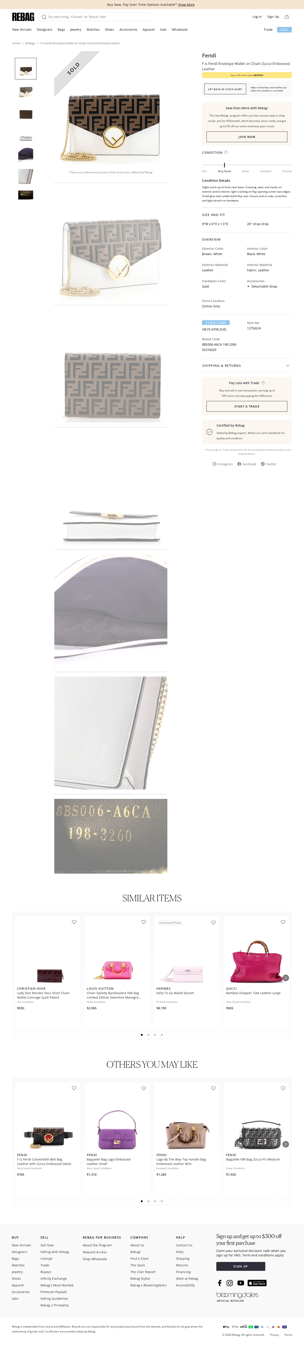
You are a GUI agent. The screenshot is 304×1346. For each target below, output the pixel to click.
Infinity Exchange (54, 1278)
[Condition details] (225, 152)
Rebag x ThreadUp (55, 1305)
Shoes (109, 29)
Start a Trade (247, 406)
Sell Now (47, 1245)
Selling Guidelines (54, 1298)
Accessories (128, 29)
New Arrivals (22, 29)
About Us (137, 1245)
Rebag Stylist (140, 1278)
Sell (284, 30)
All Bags (30, 43)
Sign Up (273, 16)
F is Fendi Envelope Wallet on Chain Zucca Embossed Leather (246, 66)
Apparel (149, 29)
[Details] (263, 383)
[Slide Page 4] (162, 1035)
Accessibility (185, 1285)
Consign (47, 1258)
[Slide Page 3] (155, 1035)
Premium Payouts (54, 1292)
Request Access (95, 1252)
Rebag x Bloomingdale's (148, 1285)
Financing (183, 1272)
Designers (44, 29)
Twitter (271, 464)
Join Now (247, 137)
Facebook (249, 464)
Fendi (209, 55)
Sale (163, 29)
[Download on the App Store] (257, 1283)
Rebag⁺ (135, 1252)
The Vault (137, 1265)
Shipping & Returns (221, 365)
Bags (61, 29)
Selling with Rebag (55, 1252)
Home (16, 43)
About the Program (97, 1245)
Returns (182, 1265)
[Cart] (286, 16)
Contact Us (184, 1245)
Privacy (274, 1335)
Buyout (46, 1272)
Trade (268, 29)
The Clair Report (142, 1272)
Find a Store (139, 1258)
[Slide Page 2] (148, 1035)
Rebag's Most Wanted (57, 1285)
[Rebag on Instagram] (229, 1283)
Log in (257, 16)
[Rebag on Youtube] (241, 1283)
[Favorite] (74, 922)
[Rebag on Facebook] (220, 1283)
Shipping (183, 1258)
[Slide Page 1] (142, 1035)
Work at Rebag (187, 1278)
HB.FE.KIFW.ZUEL (214, 329)
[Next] (285, 978)
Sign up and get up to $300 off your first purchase (249, 1239)
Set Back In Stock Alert (225, 89)
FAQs (180, 1252)
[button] (110, 107)
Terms (288, 1335)
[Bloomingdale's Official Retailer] (237, 1296)
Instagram (225, 464)
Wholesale (180, 29)
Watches (93, 29)
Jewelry (75, 29)
